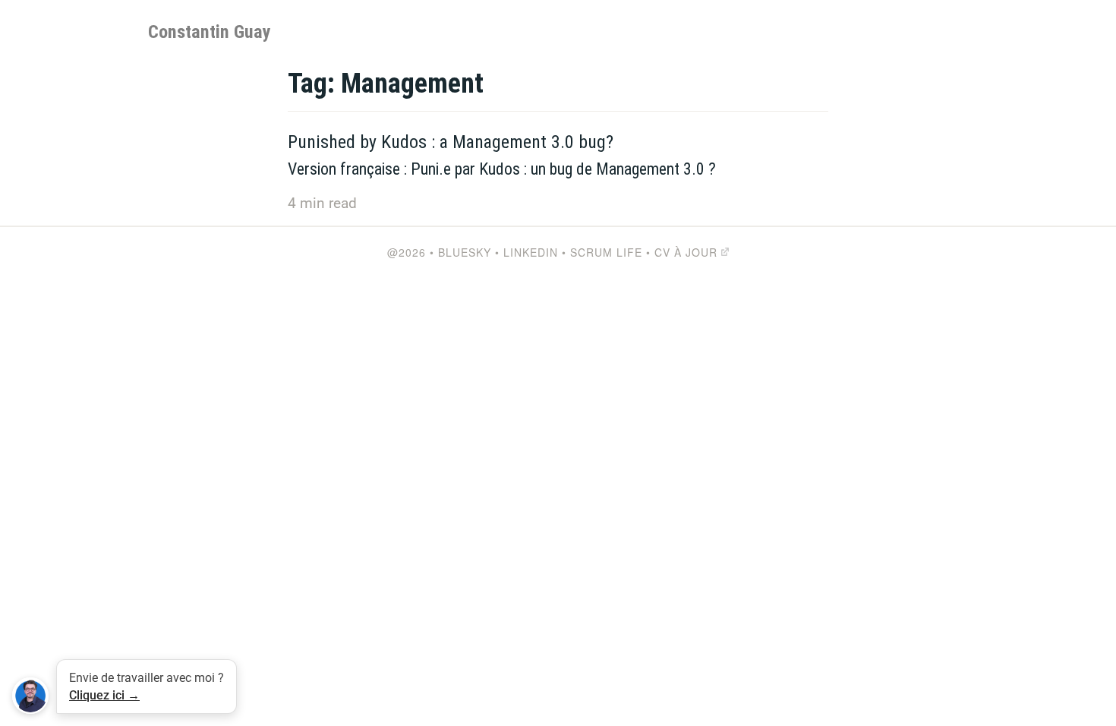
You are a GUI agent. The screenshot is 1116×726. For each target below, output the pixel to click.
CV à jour (685, 252)
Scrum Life (606, 252)
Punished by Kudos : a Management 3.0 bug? (450, 142)
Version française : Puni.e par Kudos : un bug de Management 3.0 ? (502, 168)
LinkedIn (530, 252)
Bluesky (464, 252)
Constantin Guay (209, 32)
